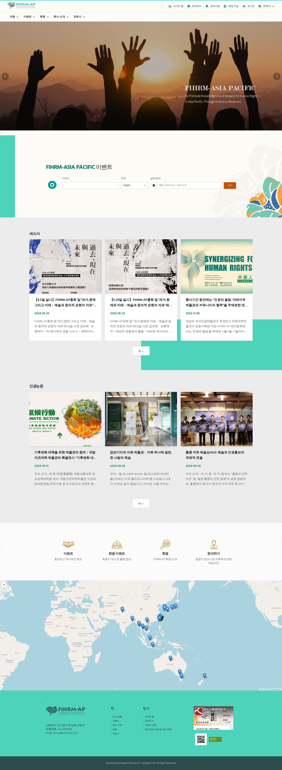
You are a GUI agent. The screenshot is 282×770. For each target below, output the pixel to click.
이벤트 (116, 721)
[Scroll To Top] (277, 766)
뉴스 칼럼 (117, 717)
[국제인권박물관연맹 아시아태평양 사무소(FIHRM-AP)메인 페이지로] (22, 5)
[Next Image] (277, 76)
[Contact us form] (213, 544)
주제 (123, 178)
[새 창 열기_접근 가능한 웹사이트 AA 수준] (215, 739)
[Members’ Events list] (117, 544)
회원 (115, 729)
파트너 (116, 734)
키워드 (66, 178)
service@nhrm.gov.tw (65, 733)
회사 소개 (117, 725)
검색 (230, 185)
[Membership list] (165, 544)
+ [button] (4, 584)
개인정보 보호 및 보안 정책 (158, 729)
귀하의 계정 (150, 725)
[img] (141, 635)
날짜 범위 (155, 178)
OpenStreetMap (269, 689)
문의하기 (149, 721)
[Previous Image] (5, 76)
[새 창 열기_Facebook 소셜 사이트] (213, 718)
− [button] (4, 588)
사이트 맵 (149, 717)
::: (162, 6)
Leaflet (261, 689)
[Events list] (68, 544)
